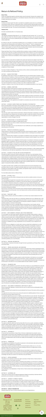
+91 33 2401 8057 (18, 399)
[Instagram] (19, 405)
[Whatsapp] (17, 408)
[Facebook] (16, 405)
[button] (44, 4)
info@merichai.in (18, 401)
